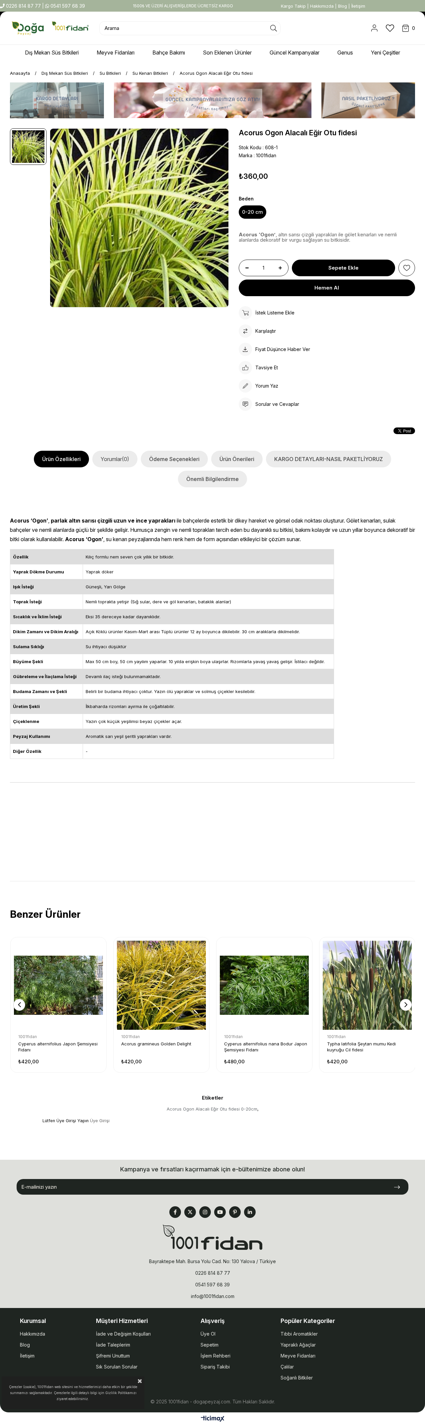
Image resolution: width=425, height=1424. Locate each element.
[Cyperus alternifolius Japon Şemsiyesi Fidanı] (58, 985)
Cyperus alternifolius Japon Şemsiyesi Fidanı (58, 1046)
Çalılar (287, 1366)
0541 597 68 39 (67, 6)
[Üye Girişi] (374, 28)
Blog (342, 6)
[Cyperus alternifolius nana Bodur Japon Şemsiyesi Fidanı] (264, 985)
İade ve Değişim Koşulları (123, 1334)
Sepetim (209, 1345)
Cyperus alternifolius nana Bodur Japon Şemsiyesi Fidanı (265, 1046)
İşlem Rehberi (215, 1356)
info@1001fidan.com (212, 1296)
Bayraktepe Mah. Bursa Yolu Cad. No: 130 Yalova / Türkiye (212, 1261)
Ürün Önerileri (236, 459)
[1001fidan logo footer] (212, 1237)
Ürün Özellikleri (61, 459)
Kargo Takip (293, 6)
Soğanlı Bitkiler (297, 1377)
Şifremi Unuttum (113, 1356)
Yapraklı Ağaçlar (298, 1345)
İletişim (358, 6)
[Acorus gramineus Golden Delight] (161, 985)
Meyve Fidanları (298, 1356)
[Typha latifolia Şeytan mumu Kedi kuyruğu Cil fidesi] (367, 985)
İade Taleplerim (113, 1345)
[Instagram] (205, 1212)
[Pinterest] (235, 1212)
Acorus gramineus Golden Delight (156, 1043)
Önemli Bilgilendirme (212, 479)
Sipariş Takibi (215, 1366)
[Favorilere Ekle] (406, 268)
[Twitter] (190, 1212)
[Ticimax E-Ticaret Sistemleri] (212, 1419)
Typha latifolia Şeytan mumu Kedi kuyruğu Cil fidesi (361, 1046)
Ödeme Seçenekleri (174, 459)
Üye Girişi (100, 1120)
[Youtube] (220, 1212)
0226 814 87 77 (23, 6)
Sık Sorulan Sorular (116, 1366)
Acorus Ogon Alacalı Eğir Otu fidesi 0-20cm (212, 1109)
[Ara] (273, 28)
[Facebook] (175, 1212)
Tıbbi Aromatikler (299, 1334)
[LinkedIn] (250, 1212)
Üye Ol (208, 1334)
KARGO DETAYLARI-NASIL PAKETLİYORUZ (328, 459)
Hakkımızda (322, 6)
